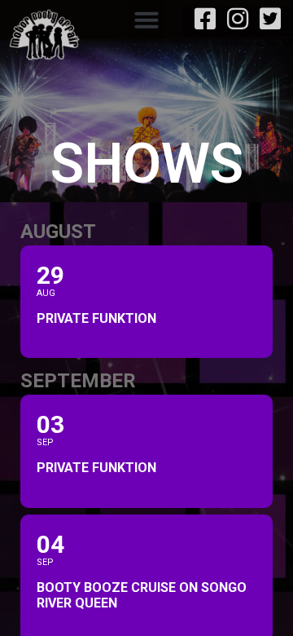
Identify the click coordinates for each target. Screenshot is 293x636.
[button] (146, 19)
